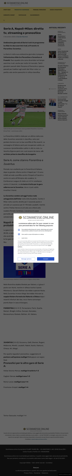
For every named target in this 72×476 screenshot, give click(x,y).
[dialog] (36, 238)
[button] (36, 238)
